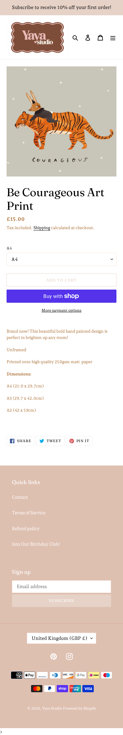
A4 (9, 248)
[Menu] (113, 37)
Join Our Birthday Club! (36, 544)
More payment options (61, 310)
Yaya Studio (52, 708)
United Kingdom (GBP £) (59, 638)
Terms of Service (28, 512)
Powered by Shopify (79, 708)
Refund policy (26, 528)
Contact (20, 497)
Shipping (41, 227)
